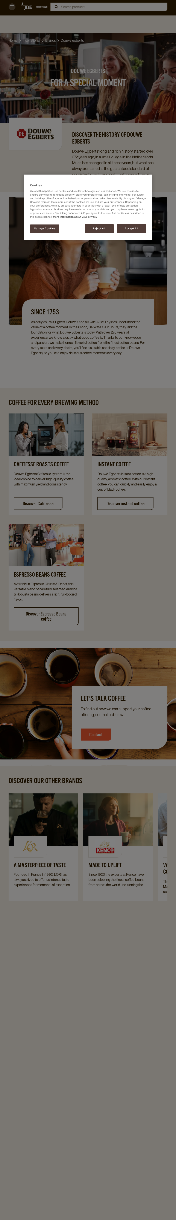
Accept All (131, 228)
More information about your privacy (75, 216)
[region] (88, 207)
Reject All (99, 228)
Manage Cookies (44, 228)
